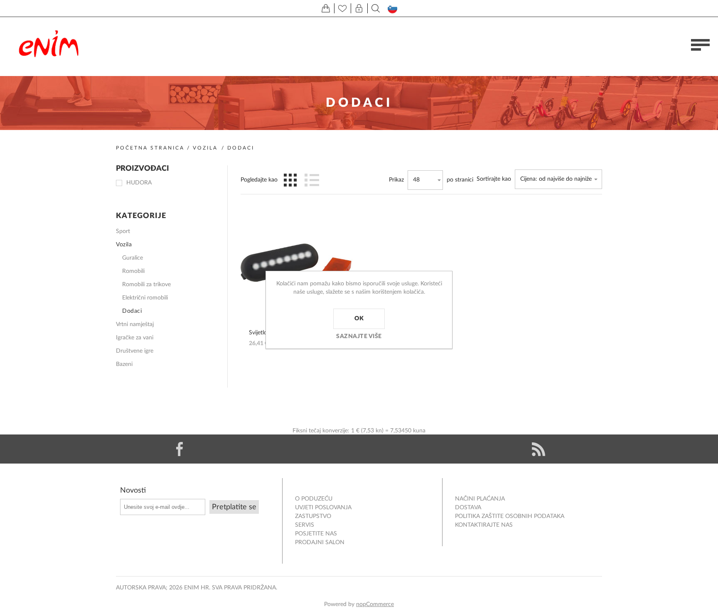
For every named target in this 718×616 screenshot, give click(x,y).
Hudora (139, 183)
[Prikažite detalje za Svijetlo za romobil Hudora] (297, 263)
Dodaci (132, 311)
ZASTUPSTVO (313, 516)
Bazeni (124, 364)
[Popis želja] (342, 8)
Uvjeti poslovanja (323, 507)
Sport (123, 231)
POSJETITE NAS (316, 534)
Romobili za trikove (146, 284)
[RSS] (538, 449)
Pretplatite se (234, 507)
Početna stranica (150, 147)
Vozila (205, 147)
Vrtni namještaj (135, 324)
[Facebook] (179, 449)
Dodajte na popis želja (338, 263)
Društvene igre (134, 351)
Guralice (132, 258)
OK (359, 318)
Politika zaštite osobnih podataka (509, 516)
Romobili (133, 271)
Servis (304, 525)
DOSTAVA (468, 507)
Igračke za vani (134, 338)
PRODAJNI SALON (319, 542)
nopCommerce (375, 604)
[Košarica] (325, 8)
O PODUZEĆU (313, 499)
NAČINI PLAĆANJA (480, 499)
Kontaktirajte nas (484, 525)
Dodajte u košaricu (338, 235)
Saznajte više (359, 336)
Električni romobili (145, 298)
